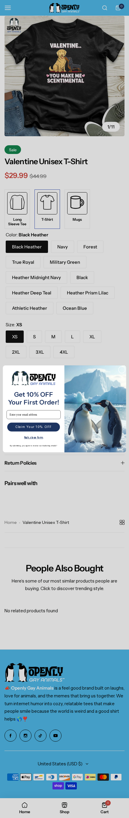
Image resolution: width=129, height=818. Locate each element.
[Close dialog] (122, 370)
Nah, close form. (33, 437)
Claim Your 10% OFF (33, 427)
